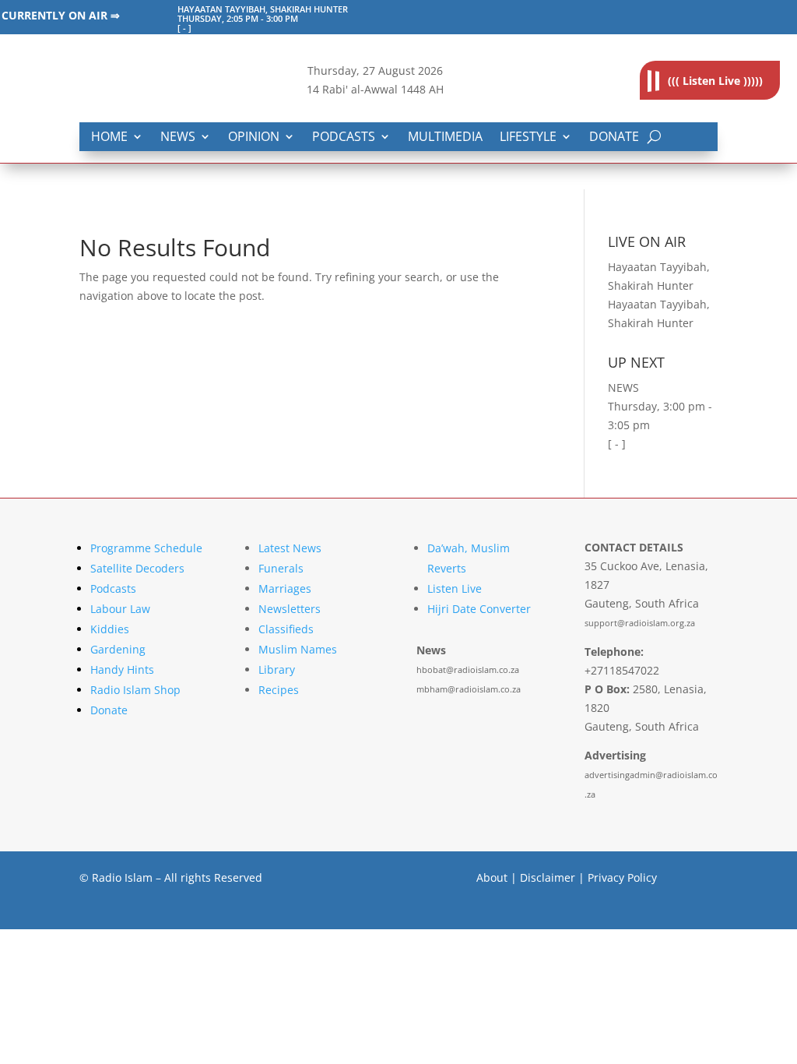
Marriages (284, 588)
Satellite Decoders (137, 568)
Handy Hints (122, 669)
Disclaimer (547, 877)
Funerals (281, 568)
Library (276, 669)
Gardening (118, 649)
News (177, 137)
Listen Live (454, 588)
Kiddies (109, 629)
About (491, 877)
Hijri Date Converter (479, 608)
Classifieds (286, 629)
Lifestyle (528, 137)
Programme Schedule (146, 548)
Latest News (289, 548)
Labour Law (120, 608)
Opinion (253, 137)
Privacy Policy (622, 877)
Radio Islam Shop (135, 689)
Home (109, 137)
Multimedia (445, 137)
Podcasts (343, 137)
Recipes (278, 689)
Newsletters (289, 608)
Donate (614, 137)
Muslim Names (297, 649)
